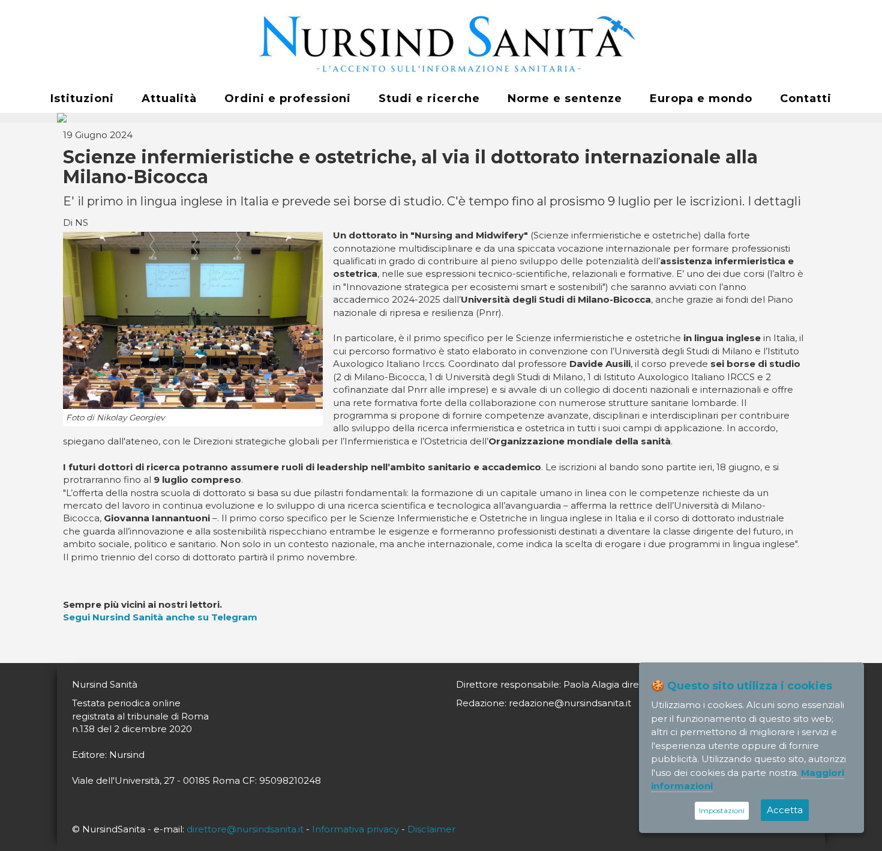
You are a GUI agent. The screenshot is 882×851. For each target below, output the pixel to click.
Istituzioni (82, 98)
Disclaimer (431, 829)
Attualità (169, 98)
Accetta (785, 810)
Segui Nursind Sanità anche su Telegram (160, 617)
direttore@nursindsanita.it (245, 829)
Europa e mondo (701, 98)
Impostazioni (722, 810)
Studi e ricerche (429, 98)
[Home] (441, 42)
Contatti (806, 98)
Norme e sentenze (565, 98)
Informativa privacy (355, 829)
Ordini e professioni (287, 98)
